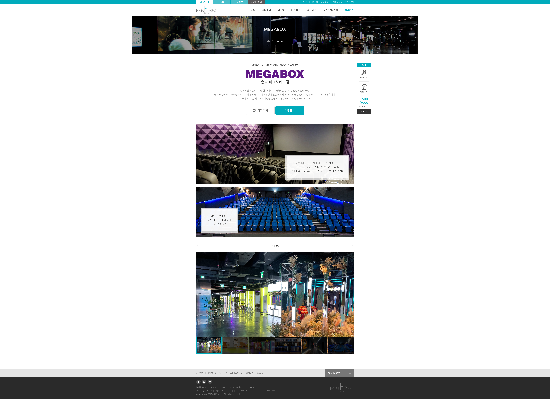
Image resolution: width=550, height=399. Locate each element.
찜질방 (281, 10)
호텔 (222, 2)
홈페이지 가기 (260, 110)
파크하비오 (204, 2)
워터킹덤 (239, 2)
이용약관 (200, 373)
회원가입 (314, 2)
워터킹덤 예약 (336, 2)
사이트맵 (250, 373)
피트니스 (311, 10)
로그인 (305, 2)
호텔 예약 (324, 2)
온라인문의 (349, 2)
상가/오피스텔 (330, 10)
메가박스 (295, 10)
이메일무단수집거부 (234, 373)
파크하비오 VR (256, 2)
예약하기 (349, 10)
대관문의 (290, 110)
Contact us (262, 373)
